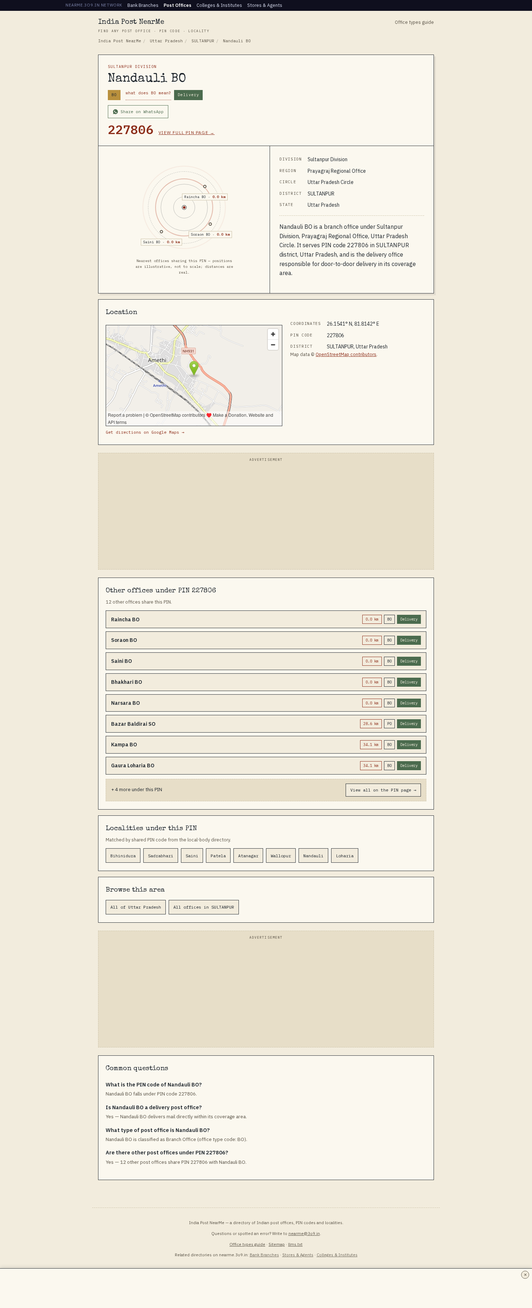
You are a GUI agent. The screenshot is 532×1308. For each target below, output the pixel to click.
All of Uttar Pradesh (135, 907)
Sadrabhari (160, 855)
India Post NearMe (154, 26)
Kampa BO (124, 744)
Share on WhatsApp (142, 111)
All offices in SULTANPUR (203, 907)
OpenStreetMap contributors (346, 354)
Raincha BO (195, 196)
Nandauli (313, 855)
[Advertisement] (266, 515)
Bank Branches (143, 5)
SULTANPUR (202, 40)
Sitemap (277, 1244)
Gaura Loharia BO (133, 765)
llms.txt (295, 1244)
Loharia (345, 855)
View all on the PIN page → (383, 790)
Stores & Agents (264, 5)
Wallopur (281, 855)
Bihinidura (123, 855)
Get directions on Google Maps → (145, 432)
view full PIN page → (187, 132)
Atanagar (248, 855)
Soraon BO (200, 234)
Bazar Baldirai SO (133, 724)
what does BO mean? (148, 92)
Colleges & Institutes (219, 5)
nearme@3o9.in (304, 1233)
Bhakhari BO (126, 682)
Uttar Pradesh (166, 40)
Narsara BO (125, 703)
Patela (218, 855)
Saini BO (151, 242)
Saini (192, 855)
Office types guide (414, 22)
